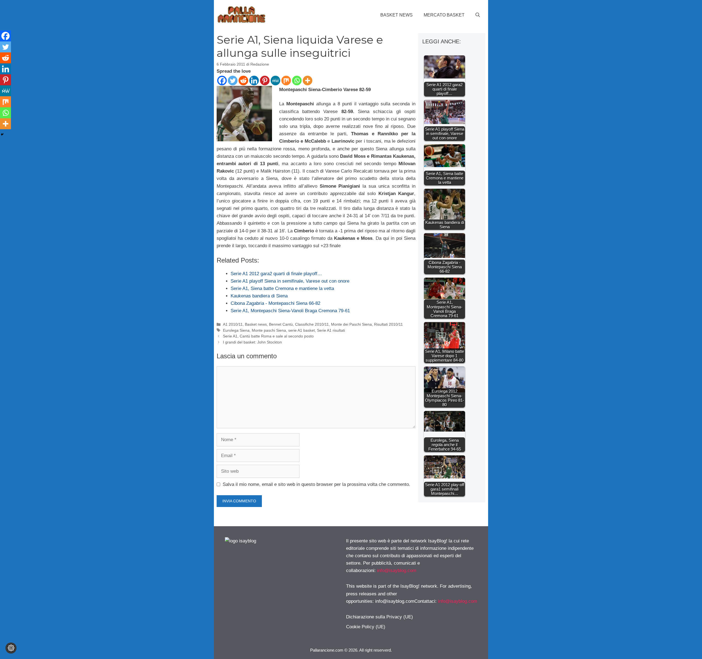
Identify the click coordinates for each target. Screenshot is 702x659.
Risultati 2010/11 (388, 324)
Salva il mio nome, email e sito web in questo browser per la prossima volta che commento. (316, 484)
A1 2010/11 (233, 324)
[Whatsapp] (297, 80)
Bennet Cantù (281, 324)
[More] (307, 80)
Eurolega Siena (236, 330)
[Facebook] (222, 80)
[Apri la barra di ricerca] (477, 15)
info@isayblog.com (396, 570)
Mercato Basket (444, 15)
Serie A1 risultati (331, 330)
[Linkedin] (254, 80)
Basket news (396, 15)
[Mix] (286, 80)
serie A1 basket (301, 330)
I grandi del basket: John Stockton (252, 342)
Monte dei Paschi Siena (351, 324)
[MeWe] (275, 80)
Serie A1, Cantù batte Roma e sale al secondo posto (268, 336)
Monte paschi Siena (269, 330)
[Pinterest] (265, 80)
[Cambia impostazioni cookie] (10, 648)
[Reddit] (243, 80)
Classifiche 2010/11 (312, 324)
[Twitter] (232, 80)
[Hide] (2, 134)
